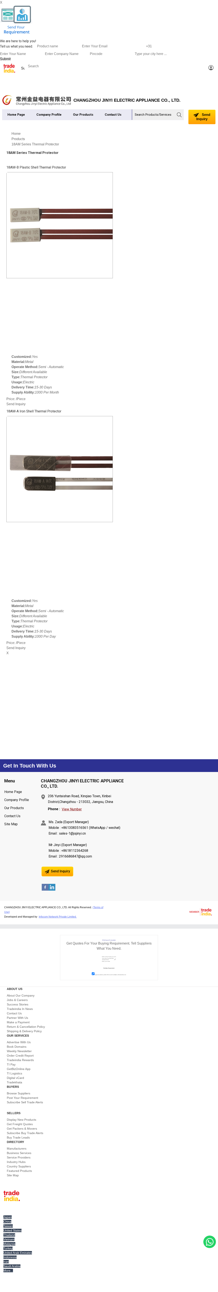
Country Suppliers (19, 1166)
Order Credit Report (20, 1055)
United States (12, 1230)
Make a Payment (18, 1022)
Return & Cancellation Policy (26, 1026)
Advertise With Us (19, 1042)
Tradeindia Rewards (20, 1060)
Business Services (19, 1153)
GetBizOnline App (18, 1069)
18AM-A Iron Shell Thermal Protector (33, 411)
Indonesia (10, 1257)
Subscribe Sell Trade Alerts (25, 1102)
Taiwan (8, 1226)
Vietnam (8, 1239)
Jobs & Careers (17, 1000)
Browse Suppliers (18, 1093)
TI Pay (11, 1064)
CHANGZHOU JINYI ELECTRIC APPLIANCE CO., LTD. (127, 100)
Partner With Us (17, 1017)
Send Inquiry (203, 117)
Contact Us (113, 115)
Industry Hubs (16, 1162)
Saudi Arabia (11, 1266)
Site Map (11, 824)
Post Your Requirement (22, 1097)
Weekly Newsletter (19, 1051)
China (7, 1221)
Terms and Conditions (112, 974)
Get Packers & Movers (22, 1128)
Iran (6, 1261)
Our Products (83, 115)
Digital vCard (15, 1078)
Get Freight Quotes (20, 1124)
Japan (7, 1217)
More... (8, 1270)
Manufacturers (16, 1148)
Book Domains (16, 1046)
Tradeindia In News (20, 1009)
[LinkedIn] (52, 889)
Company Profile (49, 115)
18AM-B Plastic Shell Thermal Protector (36, 167)
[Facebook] (45, 889)
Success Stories (17, 1004)
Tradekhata (14, 1082)
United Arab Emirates (17, 1252)
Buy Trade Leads (18, 1137)
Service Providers (18, 1157)
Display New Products (21, 1119)
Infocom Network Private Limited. (58, 916)
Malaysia (9, 1244)
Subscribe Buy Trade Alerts (25, 1133)
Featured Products (19, 1171)
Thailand (9, 1235)
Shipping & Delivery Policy (24, 1031)
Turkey (8, 1248)
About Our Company (20, 995)
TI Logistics (14, 1073)
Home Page (16, 115)
